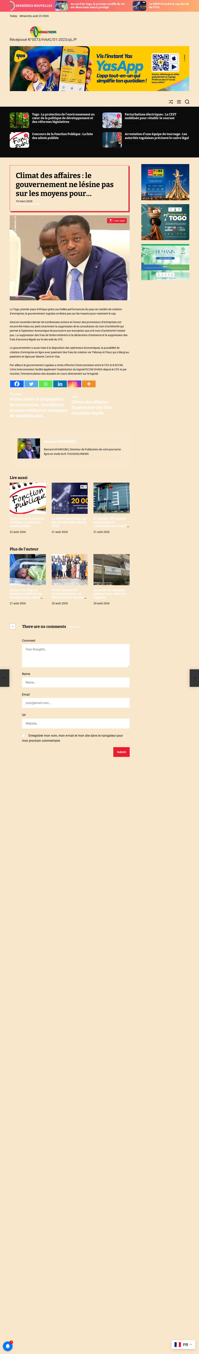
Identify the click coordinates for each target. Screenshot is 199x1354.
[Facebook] (17, 383)
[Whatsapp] (45, 383)
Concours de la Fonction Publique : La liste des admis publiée (27, 522)
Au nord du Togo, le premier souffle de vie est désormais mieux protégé (59, 5)
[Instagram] (74, 383)
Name (26, 674)
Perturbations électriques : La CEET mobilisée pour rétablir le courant (150, 116)
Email (26, 694)
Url (24, 715)
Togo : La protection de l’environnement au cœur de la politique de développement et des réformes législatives (63, 118)
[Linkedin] (60, 383)
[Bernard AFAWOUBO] (28, 448)
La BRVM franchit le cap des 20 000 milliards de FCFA (69, 522)
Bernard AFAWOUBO (28, 204)
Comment (28, 640)
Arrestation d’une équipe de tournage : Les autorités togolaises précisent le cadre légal (157, 136)
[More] (89, 383)
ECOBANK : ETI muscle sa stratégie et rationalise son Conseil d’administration (110, 524)
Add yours (74, 626)
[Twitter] (31, 383)
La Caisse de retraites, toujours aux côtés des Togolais (109, 593)
